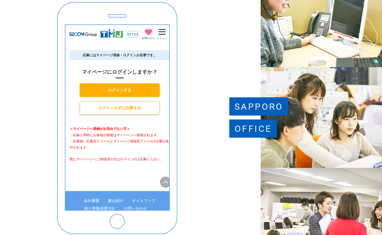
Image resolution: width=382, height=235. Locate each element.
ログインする (119, 90)
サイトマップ (143, 200)
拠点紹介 (116, 200)
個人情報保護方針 (99, 208)
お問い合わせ (135, 208)
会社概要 (92, 200)
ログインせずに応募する (119, 107)
